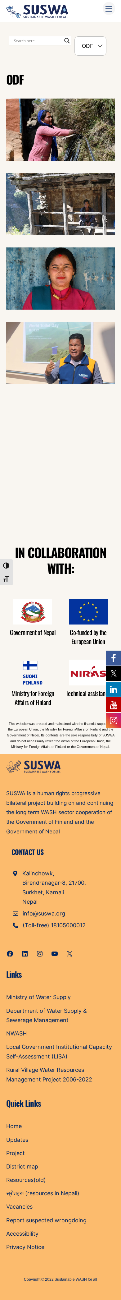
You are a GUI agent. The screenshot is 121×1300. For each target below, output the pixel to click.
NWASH (16, 1033)
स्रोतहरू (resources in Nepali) (42, 1193)
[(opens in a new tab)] (45, 430)
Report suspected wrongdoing (46, 1220)
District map (22, 1166)
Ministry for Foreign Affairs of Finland (32, 697)
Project (15, 1153)
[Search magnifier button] (67, 40)
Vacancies (19, 1206)
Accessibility (22, 1233)
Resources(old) (26, 1180)
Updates (17, 1139)
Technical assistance (88, 693)
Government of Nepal (33, 632)
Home (14, 1126)
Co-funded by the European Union (88, 636)
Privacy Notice (25, 1247)
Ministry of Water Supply (38, 997)
